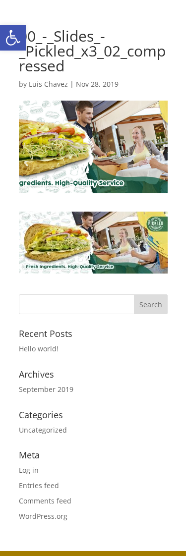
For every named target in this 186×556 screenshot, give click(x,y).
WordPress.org (43, 516)
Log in (29, 470)
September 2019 (46, 389)
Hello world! (39, 348)
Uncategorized (43, 430)
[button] (13, 38)
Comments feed (45, 500)
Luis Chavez (48, 84)
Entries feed (39, 485)
